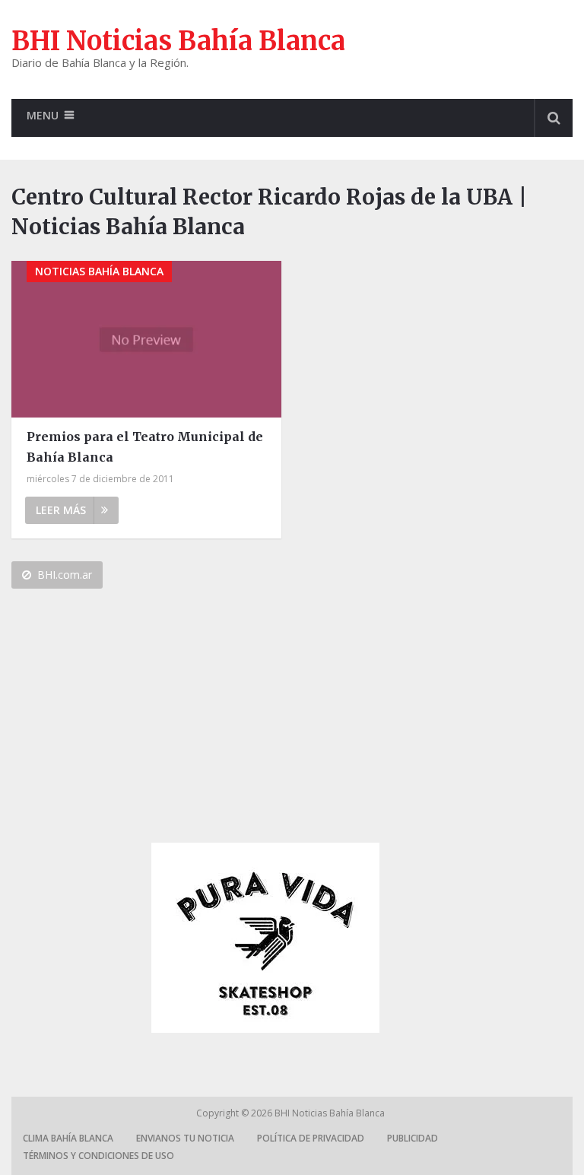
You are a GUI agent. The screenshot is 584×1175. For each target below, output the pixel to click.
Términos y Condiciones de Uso (98, 1155)
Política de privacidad (310, 1138)
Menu (43, 115)
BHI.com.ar (64, 574)
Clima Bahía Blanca (68, 1138)
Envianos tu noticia (185, 1138)
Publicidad (412, 1138)
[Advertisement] (265, 722)
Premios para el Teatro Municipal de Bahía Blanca (145, 447)
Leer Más (61, 510)
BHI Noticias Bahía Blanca (178, 41)
